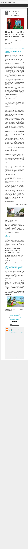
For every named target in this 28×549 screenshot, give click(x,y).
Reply (10, 334)
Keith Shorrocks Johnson (16, 314)
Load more (15, 357)
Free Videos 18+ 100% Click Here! (16, 332)
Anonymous (11, 329)
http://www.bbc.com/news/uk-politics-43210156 (13, 235)
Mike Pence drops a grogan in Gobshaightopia (15, 13)
